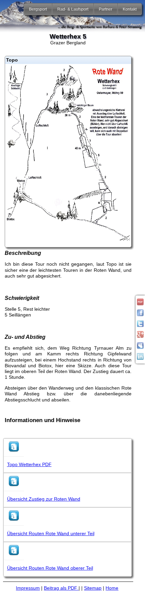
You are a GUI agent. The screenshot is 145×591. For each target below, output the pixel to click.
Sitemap (93, 588)
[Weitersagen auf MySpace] (140, 347)
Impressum (28, 588)
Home (112, 588)
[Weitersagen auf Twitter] (140, 325)
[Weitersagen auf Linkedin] (140, 358)
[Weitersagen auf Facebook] (140, 314)
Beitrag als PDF (61, 588)
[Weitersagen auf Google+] (140, 336)
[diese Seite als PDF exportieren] (140, 303)
